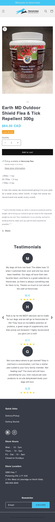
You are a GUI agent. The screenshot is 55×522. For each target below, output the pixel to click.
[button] (3, 11)
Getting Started (12, 421)
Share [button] (8, 230)
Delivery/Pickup (12, 415)
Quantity (5, 137)
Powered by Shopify (39, 517)
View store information (15, 168)
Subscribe (41, 505)
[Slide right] (33, 102)
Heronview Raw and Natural (23, 517)
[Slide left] (22, 102)
